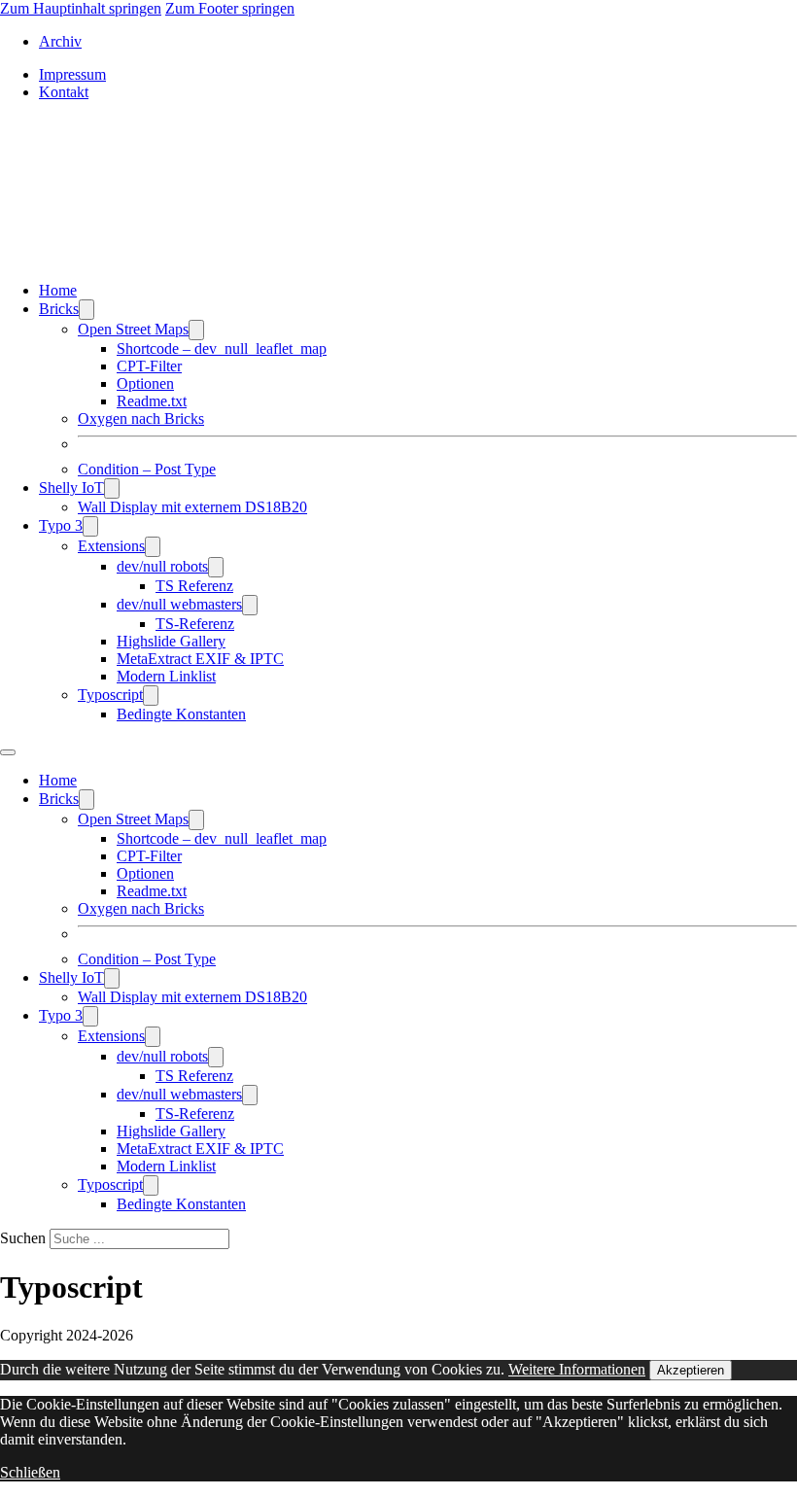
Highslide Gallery (171, 641)
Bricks (59, 308)
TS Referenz (194, 585)
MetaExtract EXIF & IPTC (200, 658)
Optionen (145, 383)
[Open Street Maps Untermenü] (196, 330)
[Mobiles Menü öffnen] (8, 752)
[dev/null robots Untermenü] (216, 567)
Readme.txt (152, 401)
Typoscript (110, 694)
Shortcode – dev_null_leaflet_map (222, 348)
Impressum (72, 74)
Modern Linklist (166, 676)
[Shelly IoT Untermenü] (112, 488)
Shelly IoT (71, 487)
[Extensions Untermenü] (152, 547)
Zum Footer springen (230, 8)
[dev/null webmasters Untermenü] (250, 605)
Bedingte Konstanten (181, 714)
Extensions (111, 546)
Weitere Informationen (576, 1369)
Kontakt (63, 92)
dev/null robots (162, 566)
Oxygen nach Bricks (141, 418)
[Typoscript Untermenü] (150, 695)
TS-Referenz (195, 623)
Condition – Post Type (147, 469)
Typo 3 (61, 525)
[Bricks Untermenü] (86, 309)
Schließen (30, 1472)
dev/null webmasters (179, 604)
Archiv (60, 41)
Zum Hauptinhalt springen (80, 8)
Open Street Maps (133, 329)
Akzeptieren (690, 1370)
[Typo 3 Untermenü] (90, 526)
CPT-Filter (149, 366)
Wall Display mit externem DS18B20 (192, 507)
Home (58, 290)
